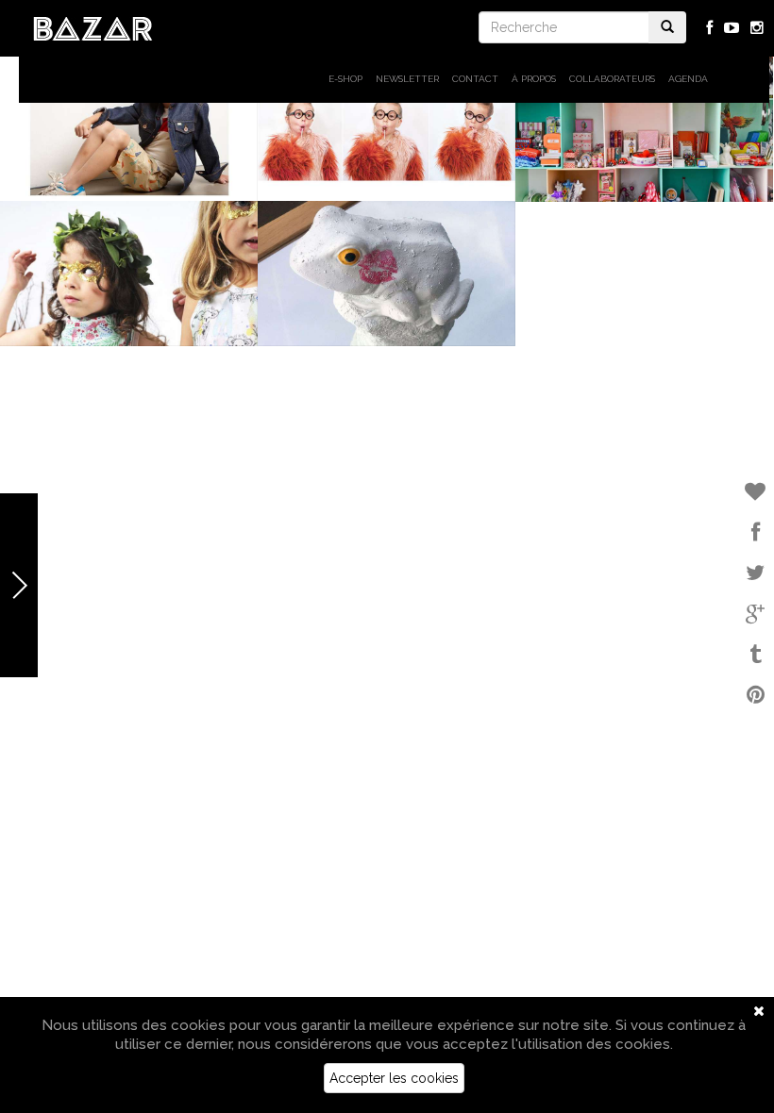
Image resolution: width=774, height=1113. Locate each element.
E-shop (345, 79)
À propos (534, 79)
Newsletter (407, 79)
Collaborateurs (612, 79)
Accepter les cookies (394, 1078)
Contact (475, 79)
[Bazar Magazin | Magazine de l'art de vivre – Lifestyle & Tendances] (93, 27)
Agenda (688, 79)
